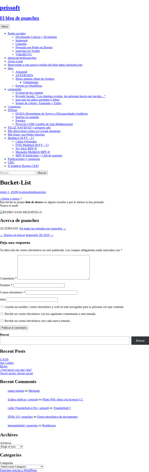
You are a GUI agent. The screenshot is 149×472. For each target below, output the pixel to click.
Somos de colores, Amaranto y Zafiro (38, 103)
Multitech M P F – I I (21, 138)
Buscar (4, 334)
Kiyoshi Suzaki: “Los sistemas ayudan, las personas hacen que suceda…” (61, 96)
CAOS (4, 359)
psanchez (40, 192)
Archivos (5, 443)
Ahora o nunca (10, 198)
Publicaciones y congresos (24, 159)
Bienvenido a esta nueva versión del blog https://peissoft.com (45, 64)
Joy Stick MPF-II (26, 148)
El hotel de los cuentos (29, 92)
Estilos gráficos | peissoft (23, 399)
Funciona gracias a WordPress (18, 470)
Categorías (6, 463)
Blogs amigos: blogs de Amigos (35, 78)
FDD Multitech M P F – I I (32, 145)
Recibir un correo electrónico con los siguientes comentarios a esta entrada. (50, 314)
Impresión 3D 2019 (40, 235)
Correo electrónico (12, 292)
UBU (11, 162)
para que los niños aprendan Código (38, 99)
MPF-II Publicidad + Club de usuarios (39, 155)
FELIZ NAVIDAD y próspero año (29, 127)
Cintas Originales (26, 141)
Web (3, 299)
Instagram (22, 40)
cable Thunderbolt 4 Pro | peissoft (28, 408)
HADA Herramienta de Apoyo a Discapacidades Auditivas (52, 113)
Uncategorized (26, 192)
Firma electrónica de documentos (57, 416)
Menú (5, 26)
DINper (12, 110)
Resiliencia (49, 425)
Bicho (3, 366)
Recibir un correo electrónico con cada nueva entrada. (37, 320)
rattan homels (16, 390)
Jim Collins (7, 363)
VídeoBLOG (24, 54)
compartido (15, 89)
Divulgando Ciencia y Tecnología (36, 37)
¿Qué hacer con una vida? (16, 369)
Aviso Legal (15, 61)
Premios (20, 120)
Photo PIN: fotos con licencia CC (62, 399)
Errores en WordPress (29, 85)
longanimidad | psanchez (23, 425)
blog (10, 68)
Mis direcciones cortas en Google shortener (34, 131)
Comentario (8, 278)
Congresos (14, 106)
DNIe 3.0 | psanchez (20, 416)
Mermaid (34, 390)
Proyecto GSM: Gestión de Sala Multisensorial (44, 124)
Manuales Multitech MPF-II (33, 152)
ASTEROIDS (24, 75)
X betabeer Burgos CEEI (23, 166)
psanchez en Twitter (28, 50)
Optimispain (30, 82)
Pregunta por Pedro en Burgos (34, 47)
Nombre (6, 285)
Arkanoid (21, 71)
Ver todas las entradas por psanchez (42, 228)
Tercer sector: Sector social (16, 373)
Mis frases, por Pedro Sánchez (26, 134)
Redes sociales (17, 33)
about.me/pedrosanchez (22, 57)
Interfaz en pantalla (27, 117)
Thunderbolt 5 (62, 408)
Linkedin (21, 44)
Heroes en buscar (12, 235)
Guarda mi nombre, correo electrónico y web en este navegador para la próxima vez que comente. (64, 307)
